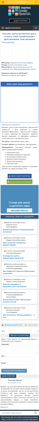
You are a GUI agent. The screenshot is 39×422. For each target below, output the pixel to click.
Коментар (5, 344)
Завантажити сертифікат (20, 181)
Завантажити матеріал (20, 176)
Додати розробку (21, 21)
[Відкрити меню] (36, 27)
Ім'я (3, 356)
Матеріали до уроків (11, 325)
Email (3, 363)
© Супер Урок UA (11, 413)
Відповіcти (4, 407)
